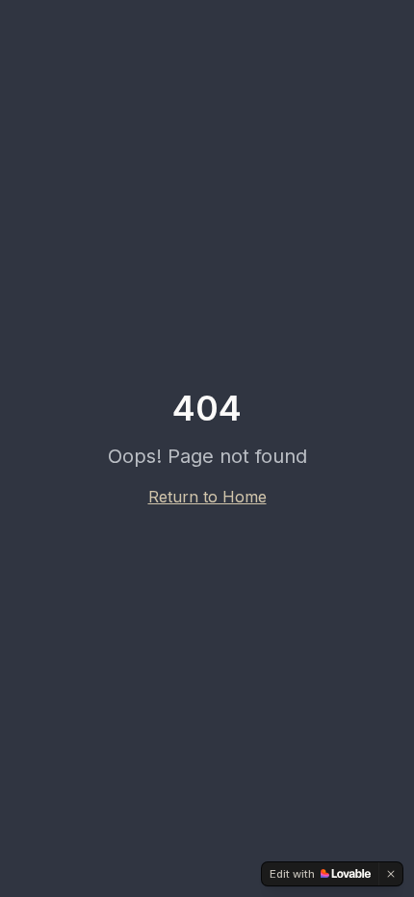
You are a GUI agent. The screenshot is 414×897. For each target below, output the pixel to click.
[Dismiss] (390, 873)
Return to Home (207, 496)
